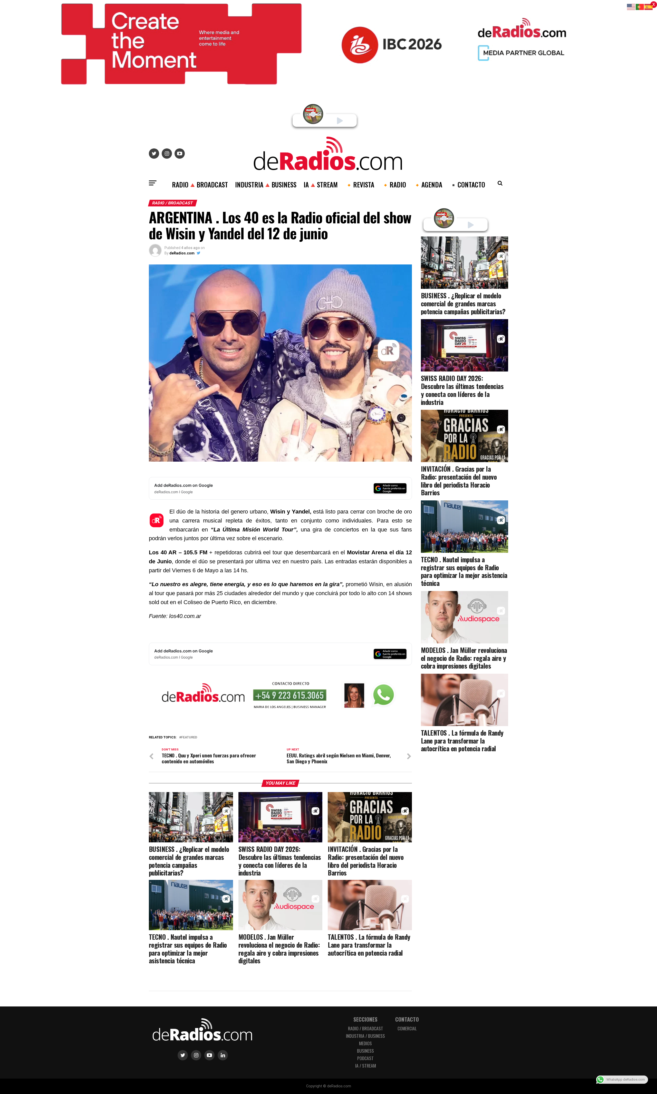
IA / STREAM (365, 1065)
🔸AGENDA (427, 184)
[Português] (640, 6)
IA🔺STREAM (321, 184)
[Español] (648, 6)
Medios (365, 1043)
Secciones (365, 1019)
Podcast (365, 1058)
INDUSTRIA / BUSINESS (365, 1035)
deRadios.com (182, 253)
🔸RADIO (393, 184)
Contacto (407, 1019)
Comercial (407, 1028)
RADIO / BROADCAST (365, 1028)
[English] (631, 6)
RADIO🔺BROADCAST (200, 184)
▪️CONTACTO (467, 184)
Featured (189, 737)
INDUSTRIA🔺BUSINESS (265, 184)
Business (365, 1050)
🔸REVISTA (359, 184)
